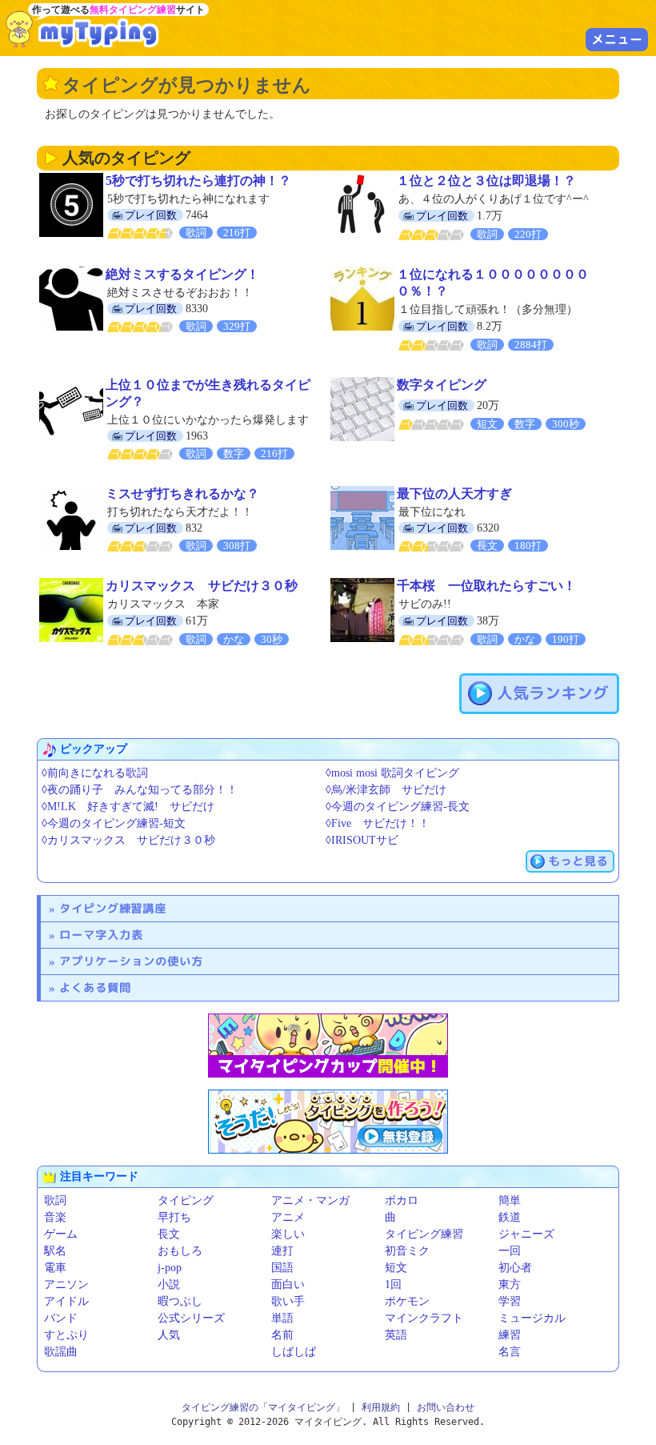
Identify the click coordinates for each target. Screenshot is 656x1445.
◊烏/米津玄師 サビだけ (386, 790)
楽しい (288, 1234)
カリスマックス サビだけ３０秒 (202, 585)
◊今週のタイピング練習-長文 (398, 807)
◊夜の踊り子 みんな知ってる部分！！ (140, 790)
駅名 (55, 1251)
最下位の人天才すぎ (454, 493)
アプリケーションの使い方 (131, 961)
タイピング (186, 1200)
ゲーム (61, 1234)
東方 (509, 1284)
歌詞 (55, 1200)
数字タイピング (441, 384)
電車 (55, 1268)
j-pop (170, 1268)
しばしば (293, 1352)
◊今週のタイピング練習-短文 (114, 823)
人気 (169, 1335)
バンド (61, 1318)
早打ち (174, 1217)
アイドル (66, 1301)
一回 (509, 1251)
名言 (509, 1352)
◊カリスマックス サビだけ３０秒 (128, 840)
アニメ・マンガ (310, 1200)
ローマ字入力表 (101, 934)
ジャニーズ (526, 1234)
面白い (288, 1284)
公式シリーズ (191, 1318)
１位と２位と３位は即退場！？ (486, 180)
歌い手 (288, 1301)
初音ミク (407, 1251)
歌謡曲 (61, 1352)
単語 (282, 1318)
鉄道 (509, 1217)
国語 (282, 1268)
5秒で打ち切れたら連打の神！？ (198, 180)
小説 (169, 1284)
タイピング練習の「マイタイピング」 (263, 1407)
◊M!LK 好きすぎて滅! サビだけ (128, 807)
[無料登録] (328, 1122)
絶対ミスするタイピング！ (182, 274)
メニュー (616, 39)
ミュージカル (532, 1318)
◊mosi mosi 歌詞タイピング (392, 773)
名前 (282, 1335)
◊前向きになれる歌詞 (95, 773)
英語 (396, 1335)
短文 (396, 1268)
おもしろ (180, 1251)
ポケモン (407, 1301)
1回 (393, 1284)
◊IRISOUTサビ (362, 840)
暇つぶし (180, 1301)
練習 (509, 1335)
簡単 (509, 1200)
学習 (509, 1301)
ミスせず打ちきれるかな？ (182, 493)
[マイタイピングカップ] (328, 1046)
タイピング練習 (424, 1234)
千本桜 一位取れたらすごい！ (486, 585)
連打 (282, 1251)
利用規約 (381, 1407)
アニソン (66, 1284)
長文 (169, 1234)
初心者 (515, 1268)
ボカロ (401, 1200)
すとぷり (66, 1335)
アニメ (288, 1217)
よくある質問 (95, 987)
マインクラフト (424, 1318)
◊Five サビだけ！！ (378, 823)
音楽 (55, 1217)
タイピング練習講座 (112, 908)
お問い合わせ (445, 1407)
